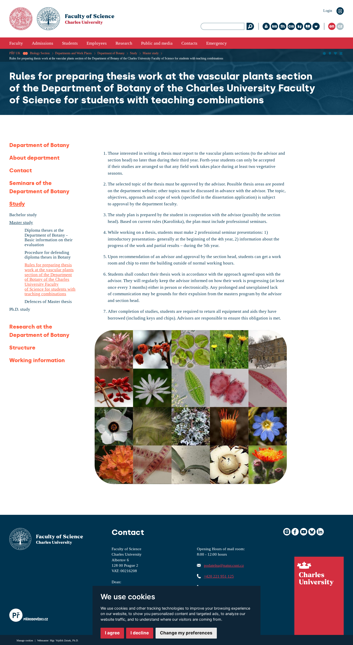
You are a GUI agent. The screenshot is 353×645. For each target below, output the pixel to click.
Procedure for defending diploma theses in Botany (48, 255)
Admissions (42, 43)
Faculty (16, 43)
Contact (20, 170)
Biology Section (40, 53)
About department (34, 157)
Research (124, 43)
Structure (22, 347)
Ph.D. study (19, 309)
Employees (97, 43)
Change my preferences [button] (186, 632)
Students (70, 43)
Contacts (189, 43)
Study (133, 53)
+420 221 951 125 (219, 576)
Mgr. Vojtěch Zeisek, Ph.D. (64, 640)
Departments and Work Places (73, 53)
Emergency (216, 43)
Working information (37, 360)
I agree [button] (112, 632)
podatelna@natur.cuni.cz (224, 565)
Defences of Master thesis (48, 301)
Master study (151, 53)
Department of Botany (111, 53)
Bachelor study (23, 215)
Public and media (157, 43)
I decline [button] (140, 632)
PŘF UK (14, 53)
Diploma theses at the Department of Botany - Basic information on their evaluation (49, 237)
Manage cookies (25, 640)
